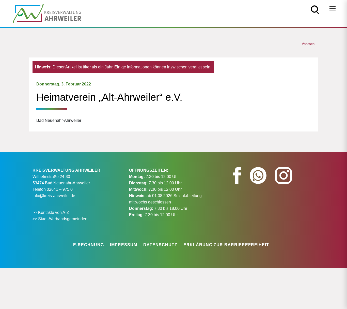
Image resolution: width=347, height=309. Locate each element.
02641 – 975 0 (60, 189)
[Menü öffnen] (332, 8)
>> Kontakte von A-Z (51, 212)
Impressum (123, 245)
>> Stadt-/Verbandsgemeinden (60, 219)
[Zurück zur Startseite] (47, 13)
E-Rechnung (88, 245)
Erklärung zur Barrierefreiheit (226, 245)
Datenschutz (160, 245)
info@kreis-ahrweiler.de (54, 196)
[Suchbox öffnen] (314, 9)
